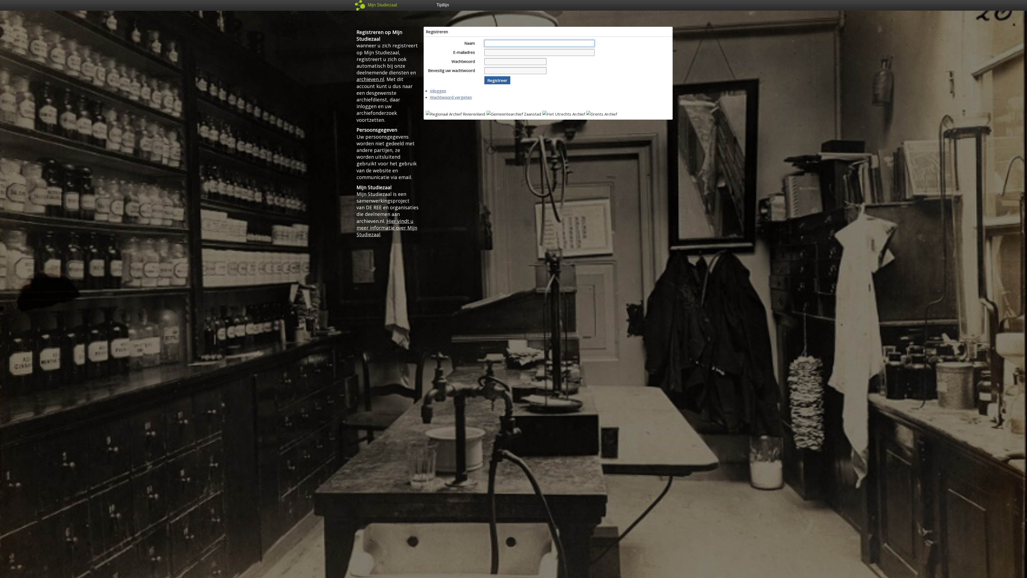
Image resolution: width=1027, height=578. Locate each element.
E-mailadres (464, 52)
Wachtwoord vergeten (451, 97)
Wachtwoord (463, 61)
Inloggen (438, 90)
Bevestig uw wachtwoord (452, 70)
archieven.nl (370, 79)
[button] (497, 80)
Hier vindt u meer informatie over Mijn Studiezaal (387, 228)
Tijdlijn (442, 5)
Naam (470, 43)
